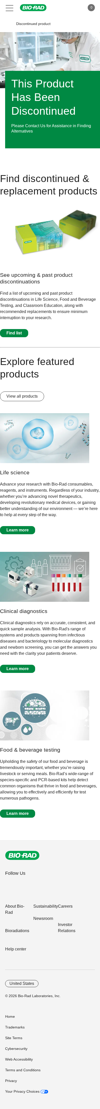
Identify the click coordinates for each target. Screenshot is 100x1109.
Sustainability (45, 906)
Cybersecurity (16, 1049)
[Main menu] (9, 7)
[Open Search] (63, 8)
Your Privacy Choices (23, 1091)
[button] (8, 24)
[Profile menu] (74, 8)
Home (10, 1016)
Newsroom (43, 918)
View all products (22, 396)
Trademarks (15, 1027)
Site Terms (13, 1038)
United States (21, 983)
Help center (15, 949)
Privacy (11, 1081)
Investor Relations (66, 927)
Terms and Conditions (23, 1070)
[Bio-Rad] (22, 855)
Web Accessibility (19, 1059)
